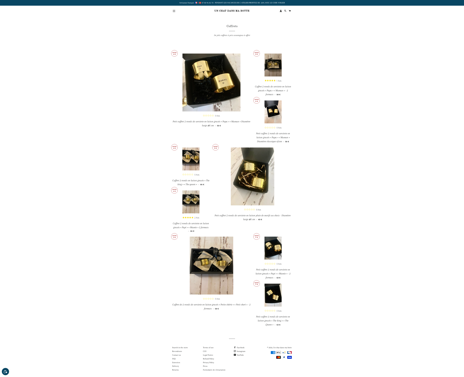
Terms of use (208, 347)
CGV (205, 351)
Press (205, 366)
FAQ (174, 359)
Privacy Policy (208, 362)
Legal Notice (208, 355)
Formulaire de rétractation (214, 370)
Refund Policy (208, 359)
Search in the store (180, 347)
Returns (175, 370)
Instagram (240, 351)
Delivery (175, 366)
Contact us (176, 355)
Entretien (176, 362)
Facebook (240, 347)
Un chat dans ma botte (232, 11)
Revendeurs (177, 351)
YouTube (240, 355)
